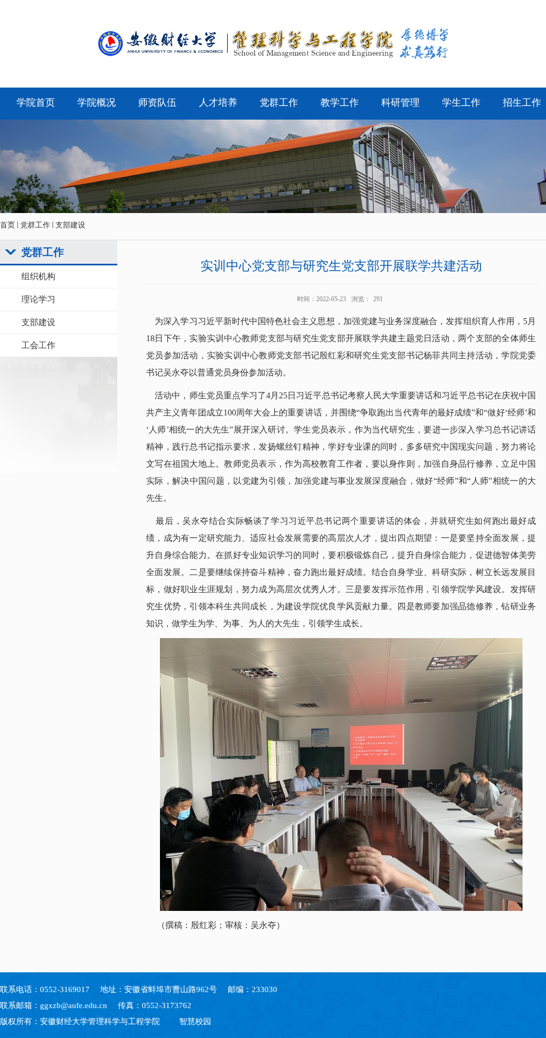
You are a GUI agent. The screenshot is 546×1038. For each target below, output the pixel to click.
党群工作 (35, 225)
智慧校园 (195, 1021)
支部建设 (70, 225)
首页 (7, 225)
